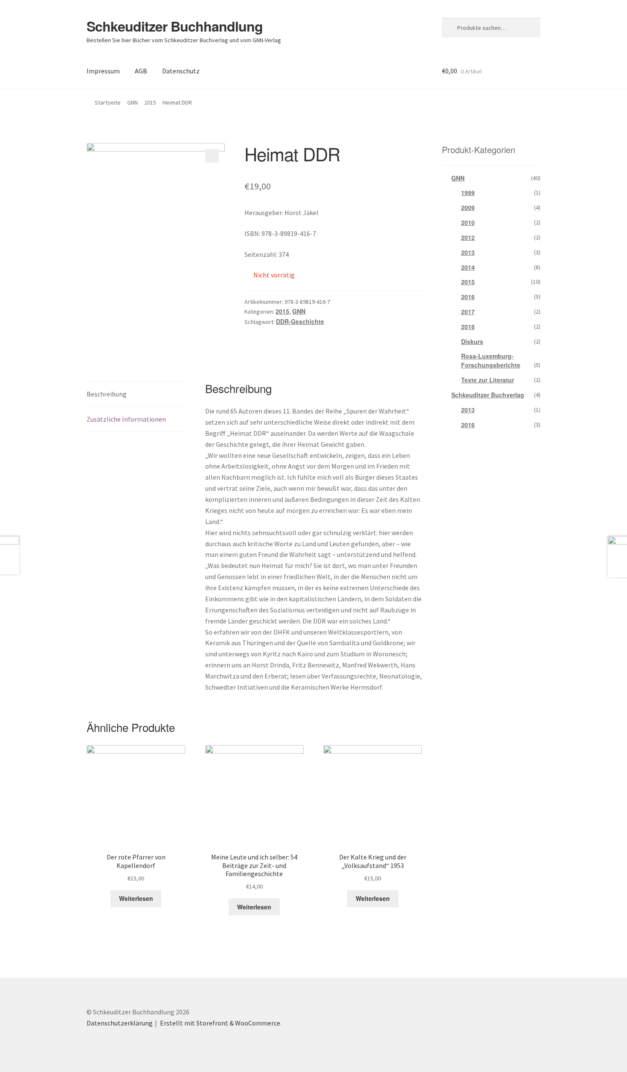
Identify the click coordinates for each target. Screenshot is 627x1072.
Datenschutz (181, 71)
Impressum (103, 71)
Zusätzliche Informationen (126, 419)
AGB (141, 71)
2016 (468, 296)
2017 (468, 311)
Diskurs (472, 341)
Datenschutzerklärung (120, 1023)
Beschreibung (107, 394)
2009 (468, 207)
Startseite (108, 102)
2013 (468, 252)
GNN (132, 102)
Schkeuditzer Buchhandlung (175, 26)
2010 (468, 222)
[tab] (136, 394)
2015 (150, 102)
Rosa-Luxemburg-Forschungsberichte (490, 360)
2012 (468, 237)
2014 (468, 267)
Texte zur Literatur (487, 380)
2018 (468, 326)
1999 (468, 192)
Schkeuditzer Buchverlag (487, 394)
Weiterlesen (136, 898)
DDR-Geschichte (300, 321)
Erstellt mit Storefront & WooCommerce (220, 1023)
